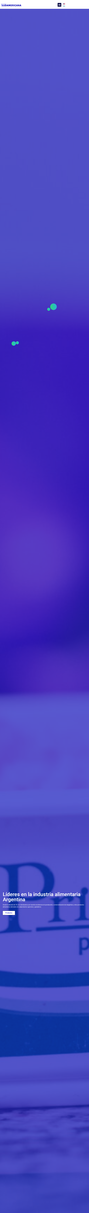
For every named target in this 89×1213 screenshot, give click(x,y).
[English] (64, 4)
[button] (59, 5)
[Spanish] (64, 6)
